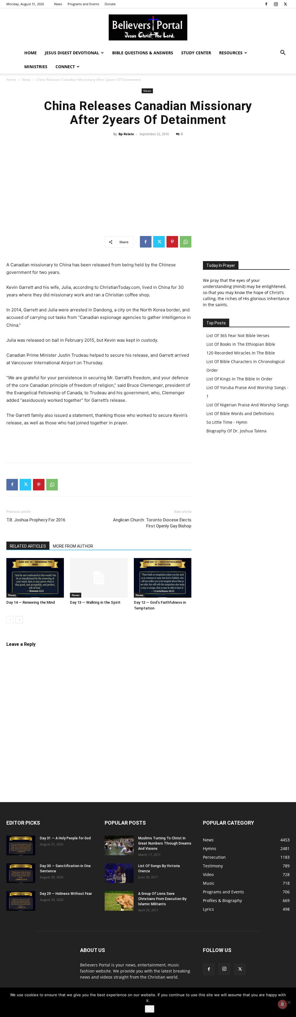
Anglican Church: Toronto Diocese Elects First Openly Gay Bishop (152, 523)
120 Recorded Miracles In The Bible (240, 353)
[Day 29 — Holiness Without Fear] (20, 901)
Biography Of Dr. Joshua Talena (236, 431)
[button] (283, 53)
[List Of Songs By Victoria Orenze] (119, 873)
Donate (110, 4)
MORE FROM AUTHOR (73, 546)
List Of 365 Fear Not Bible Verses (237, 335)
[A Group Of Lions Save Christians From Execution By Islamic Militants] (119, 901)
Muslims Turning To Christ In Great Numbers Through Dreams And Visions (164, 843)
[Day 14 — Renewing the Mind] (35, 578)
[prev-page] (10, 619)
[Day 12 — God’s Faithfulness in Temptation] (162, 578)
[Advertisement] (148, 186)
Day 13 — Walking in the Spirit (95, 602)
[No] (289, 1002)
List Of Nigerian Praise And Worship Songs (247, 405)
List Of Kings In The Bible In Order (239, 379)
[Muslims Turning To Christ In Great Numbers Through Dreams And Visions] (119, 846)
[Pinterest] (172, 242)
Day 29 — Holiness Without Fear (66, 894)
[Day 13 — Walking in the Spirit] (98, 578)
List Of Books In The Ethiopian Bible (240, 344)
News (58, 4)
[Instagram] (275, 4)
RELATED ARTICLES (28, 546)
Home (30, 52)
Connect (65, 66)
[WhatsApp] (185, 242)
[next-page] (19, 619)
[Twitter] (285, 4)
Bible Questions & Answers (142, 52)
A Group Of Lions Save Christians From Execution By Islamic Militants (162, 899)
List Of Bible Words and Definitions (240, 413)
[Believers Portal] (148, 27)
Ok (149, 1009)
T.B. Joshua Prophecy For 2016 (35, 520)
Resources (231, 52)
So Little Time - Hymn (226, 422)
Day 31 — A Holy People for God (65, 838)
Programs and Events (83, 4)
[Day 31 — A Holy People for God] (20, 846)
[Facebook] (266, 4)
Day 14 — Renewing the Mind (30, 602)
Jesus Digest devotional (72, 52)
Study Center (196, 52)
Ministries (35, 66)
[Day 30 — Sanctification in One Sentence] (20, 873)
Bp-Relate (126, 134)
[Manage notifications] (282, 1004)
